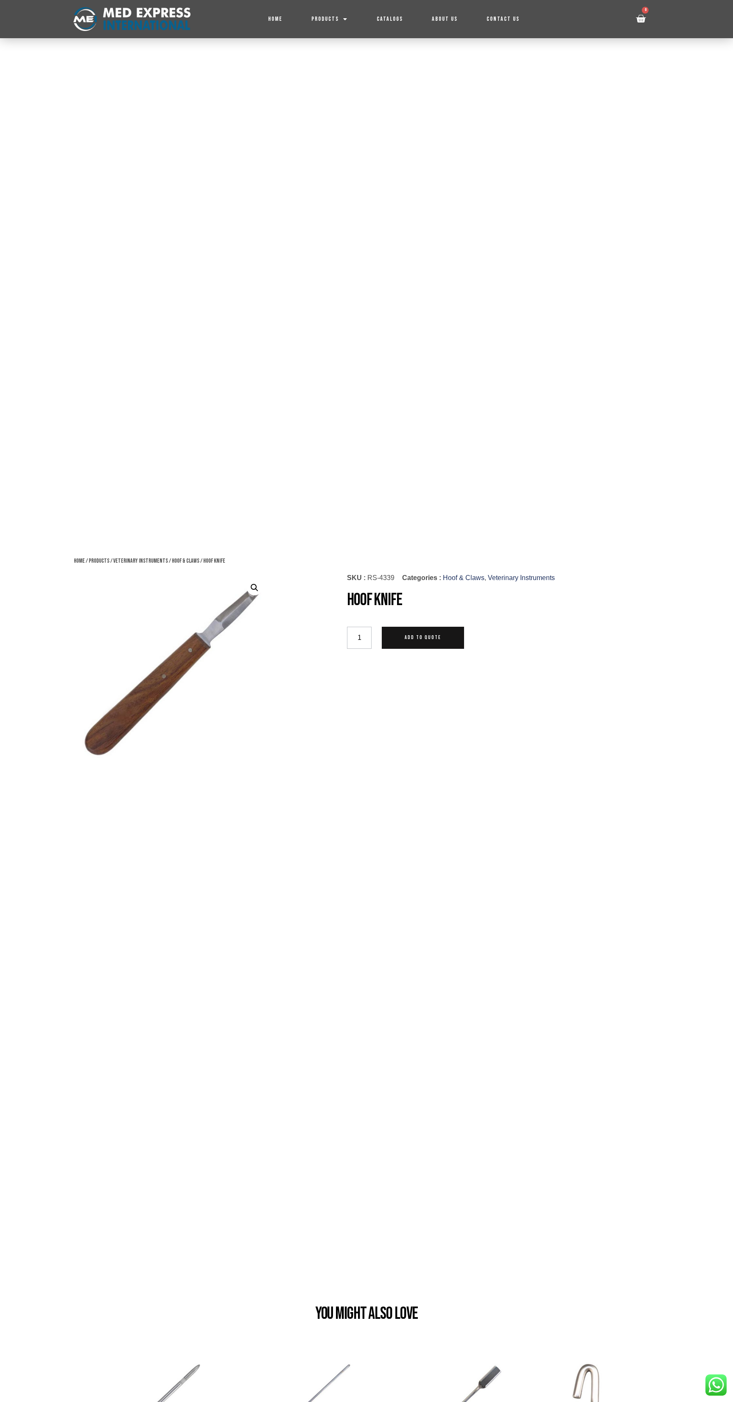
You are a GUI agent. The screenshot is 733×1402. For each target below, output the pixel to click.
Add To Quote (423, 637)
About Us (445, 18)
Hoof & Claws (185, 560)
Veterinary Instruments (140, 560)
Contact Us (503, 18)
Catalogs (390, 18)
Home (275, 18)
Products (325, 18)
